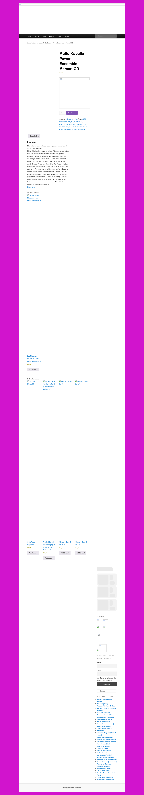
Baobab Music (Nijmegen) (105, 717)
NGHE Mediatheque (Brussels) (106, 759)
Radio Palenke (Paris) (104, 768)
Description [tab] (34, 136)
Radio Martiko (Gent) (103, 766)
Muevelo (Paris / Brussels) (105, 757)
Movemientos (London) (104, 755)
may (66, 127)
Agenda (66, 36)
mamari (62, 127)
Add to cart (72, 113)
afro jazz (70, 121)
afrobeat (77, 121)
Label (44, 36)
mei (70, 127)
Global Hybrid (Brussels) (105, 737)
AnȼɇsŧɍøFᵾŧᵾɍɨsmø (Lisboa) (106, 706)
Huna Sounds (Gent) (103, 744)
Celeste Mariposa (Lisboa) (105, 724)
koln (74, 124)
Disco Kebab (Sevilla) (104, 726)
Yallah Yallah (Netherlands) (105, 780)
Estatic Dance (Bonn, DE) (105, 728)
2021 (84, 119)
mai (85, 124)
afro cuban (63, 121)
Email (99, 670)
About (29, 36)
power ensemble (65, 129)
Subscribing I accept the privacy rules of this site (106, 679)
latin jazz (80, 124)
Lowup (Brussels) (102, 748)
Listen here (31, 187)
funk (67, 124)
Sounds (37, 36)
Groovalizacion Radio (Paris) (106, 739)
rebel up (74, 129)
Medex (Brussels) (102, 753)
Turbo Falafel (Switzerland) (105, 777)
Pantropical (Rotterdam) (104, 764)
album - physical (37, 43)
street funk (81, 129)
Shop (59, 36)
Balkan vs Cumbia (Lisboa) (105, 715)
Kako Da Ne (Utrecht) (103, 746)
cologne (62, 124)
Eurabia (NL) (101, 730)
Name (99, 662)
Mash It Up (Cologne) (104, 751)
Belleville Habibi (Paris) (104, 719)
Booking (51, 36)
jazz (70, 124)
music (85, 127)
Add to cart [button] (33, 369)
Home (29, 43)
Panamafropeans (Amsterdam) (107, 762)
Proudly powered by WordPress (72, 788)
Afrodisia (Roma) (102, 704)
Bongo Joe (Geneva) (103, 722)
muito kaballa (77, 127)
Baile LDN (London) (103, 713)
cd (81, 121)
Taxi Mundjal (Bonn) (103, 771)
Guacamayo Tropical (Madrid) (106, 742)
